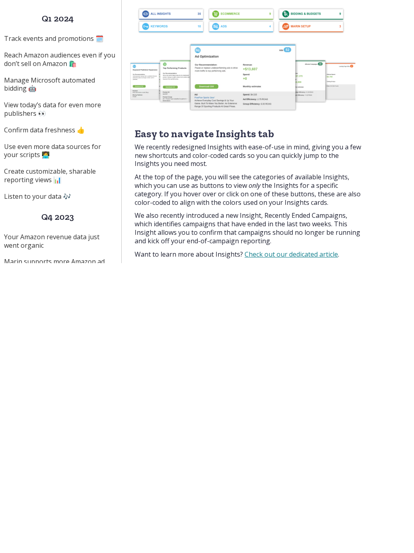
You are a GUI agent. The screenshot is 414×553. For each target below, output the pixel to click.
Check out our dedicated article (291, 254)
